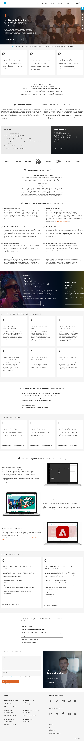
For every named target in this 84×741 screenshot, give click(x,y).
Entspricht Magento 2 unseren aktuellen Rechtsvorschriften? (36, 636)
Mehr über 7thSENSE (59, 148)
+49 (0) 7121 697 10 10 (12, 705)
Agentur (36, 3)
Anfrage (51, 724)
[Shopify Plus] (77, 701)
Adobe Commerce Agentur (22, 537)
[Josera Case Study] (48, 161)
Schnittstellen (9, 232)
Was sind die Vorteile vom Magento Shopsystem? (33, 629)
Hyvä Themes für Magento (62, 221)
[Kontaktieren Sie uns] (82, 11)
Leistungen (44, 3)
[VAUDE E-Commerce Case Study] (8, 161)
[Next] (82, 161)
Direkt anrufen (51, 682)
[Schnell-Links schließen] (82, 8)
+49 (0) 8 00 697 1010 (31, 705)
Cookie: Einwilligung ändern (55, 733)
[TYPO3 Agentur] (82, 28)
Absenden (5, 681)
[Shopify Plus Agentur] (82, 19)
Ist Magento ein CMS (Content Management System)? (34, 633)
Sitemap (51, 732)
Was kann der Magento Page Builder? (30, 639)
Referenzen (60, 3)
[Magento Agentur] (82, 16)
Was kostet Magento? (27, 626)
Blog (50, 727)
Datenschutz (52, 730)
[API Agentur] (82, 25)
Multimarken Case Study (20, 482)
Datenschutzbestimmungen (12, 676)
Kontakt (76, 3)
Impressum (51, 729)
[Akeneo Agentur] (82, 22)
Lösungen (52, 3)
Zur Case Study (9, 303)
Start (12, 46)
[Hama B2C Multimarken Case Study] (18, 161)
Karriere (68, 3)
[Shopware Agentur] (82, 14)
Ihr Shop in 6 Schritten (60, 46)
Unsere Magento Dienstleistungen (33, 46)
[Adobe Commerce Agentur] (65, 701)
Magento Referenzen (48, 46)
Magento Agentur (20, 46)
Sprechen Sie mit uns (10, 39)
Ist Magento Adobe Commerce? (29, 642)
